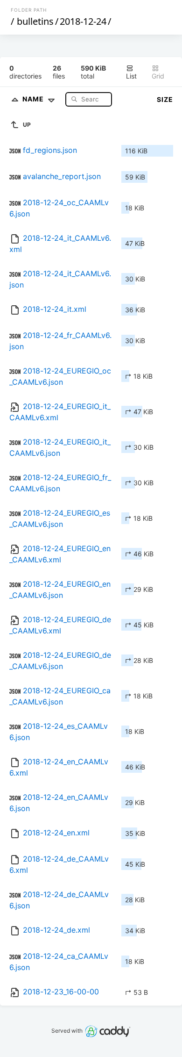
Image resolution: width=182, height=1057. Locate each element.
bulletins (35, 21)
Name (34, 99)
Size (165, 99)
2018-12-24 (83, 21)
